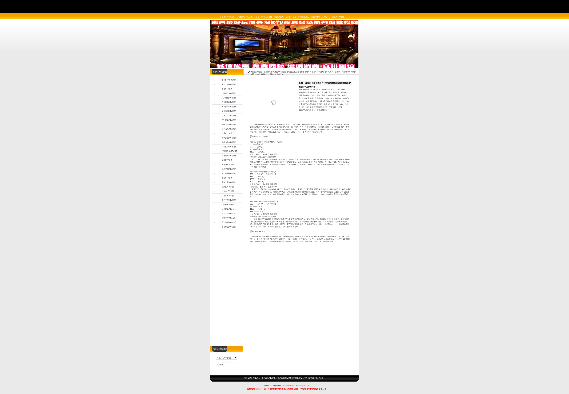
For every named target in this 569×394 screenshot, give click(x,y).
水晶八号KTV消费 (229, 142)
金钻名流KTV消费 (229, 124)
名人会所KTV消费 (229, 129)
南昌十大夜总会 (245, 16)
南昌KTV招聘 (338, 16)
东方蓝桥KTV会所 (229, 222)
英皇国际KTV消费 (229, 107)
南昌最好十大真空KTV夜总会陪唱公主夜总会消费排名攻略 (287, 72)
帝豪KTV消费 (227, 160)
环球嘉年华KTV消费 (230, 151)
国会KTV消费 (227, 89)
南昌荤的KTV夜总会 (252, 378)
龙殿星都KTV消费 (229, 169)
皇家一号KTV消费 (229, 182)
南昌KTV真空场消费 (319, 72)
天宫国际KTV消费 (229, 120)
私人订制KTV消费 (229, 98)
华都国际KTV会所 (229, 209)
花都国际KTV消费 (229, 147)
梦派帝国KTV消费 (229, 111)
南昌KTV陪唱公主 (301, 16)
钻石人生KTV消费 (229, 116)
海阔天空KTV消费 (229, 138)
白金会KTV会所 (228, 205)
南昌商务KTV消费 (316, 378)
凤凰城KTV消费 (228, 164)
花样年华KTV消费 (229, 93)
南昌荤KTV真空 (226, 16)
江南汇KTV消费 (228, 196)
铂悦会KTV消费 (228, 191)
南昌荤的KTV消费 (285, 378)
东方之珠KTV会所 (229, 213)
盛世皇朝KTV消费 (229, 173)
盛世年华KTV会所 (229, 218)
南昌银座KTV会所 (229, 227)
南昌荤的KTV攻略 (319, 16)
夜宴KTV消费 (227, 178)
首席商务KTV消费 (229, 156)
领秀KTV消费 (227, 133)
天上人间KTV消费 (229, 84)
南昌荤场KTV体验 (269, 378)
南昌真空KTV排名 (282, 16)
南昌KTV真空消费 (263, 16)
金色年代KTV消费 (229, 200)
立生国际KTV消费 (229, 102)
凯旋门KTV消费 (228, 187)
